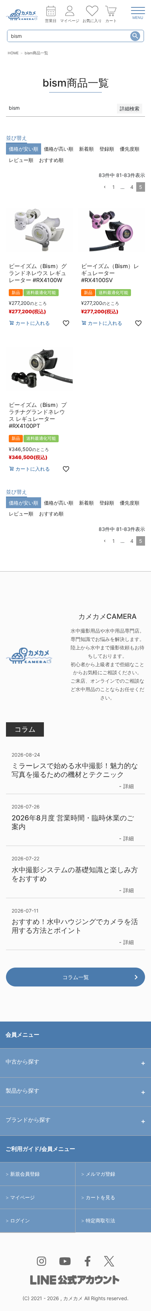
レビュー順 (21, 160)
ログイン (20, 1220)
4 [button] (131, 187)
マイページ (22, 1197)
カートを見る (100, 1197)
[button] (105, 187)
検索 (135, 36)
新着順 (86, 149)
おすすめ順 (51, 160)
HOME (13, 53)
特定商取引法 (100, 1220)
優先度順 (129, 149)
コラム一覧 (76, 977)
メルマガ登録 (100, 1174)
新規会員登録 (25, 1174)
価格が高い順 (58, 149)
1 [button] (113, 187)
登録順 (106, 149)
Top (133, 1296)
